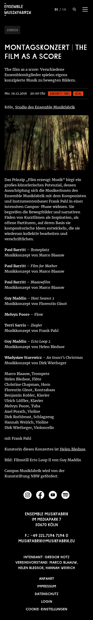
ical (78, 93)
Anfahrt (46, 578)
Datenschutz (46, 593)
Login (46, 601)
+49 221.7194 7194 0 (49, 535)
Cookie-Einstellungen (46, 608)
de (56, 9)
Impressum (46, 585)
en (64, 9)
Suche (74, 9)
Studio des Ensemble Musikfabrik (45, 107)
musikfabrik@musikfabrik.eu (46, 540)
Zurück (12, 29)
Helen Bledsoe (72, 449)
